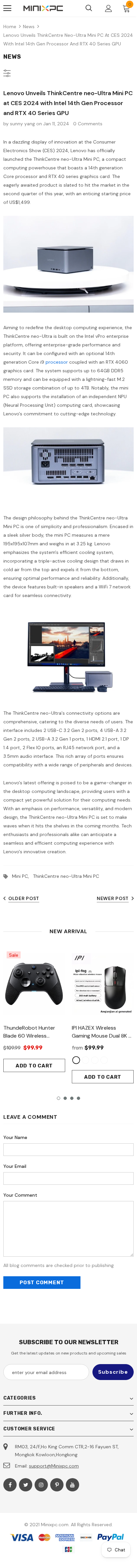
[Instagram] (41, 1484)
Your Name (15, 1137)
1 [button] (58, 1098)
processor (57, 362)
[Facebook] (10, 1484)
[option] (34, 1010)
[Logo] (43, 8)
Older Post (23, 898)
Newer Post (113, 898)
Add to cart (34, 1066)
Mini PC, (22, 876)
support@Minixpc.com (54, 1466)
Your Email (14, 1166)
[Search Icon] (88, 8)
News (29, 27)
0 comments (87, 124)
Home (9, 27)
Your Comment (20, 1195)
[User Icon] (108, 8)
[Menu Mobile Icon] (7, 8)
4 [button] (78, 1098)
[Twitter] (25, 1484)
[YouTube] (72, 1484)
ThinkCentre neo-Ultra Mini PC (66, 876)
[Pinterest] (57, 1484)
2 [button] (65, 1098)
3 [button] (71, 1098)
